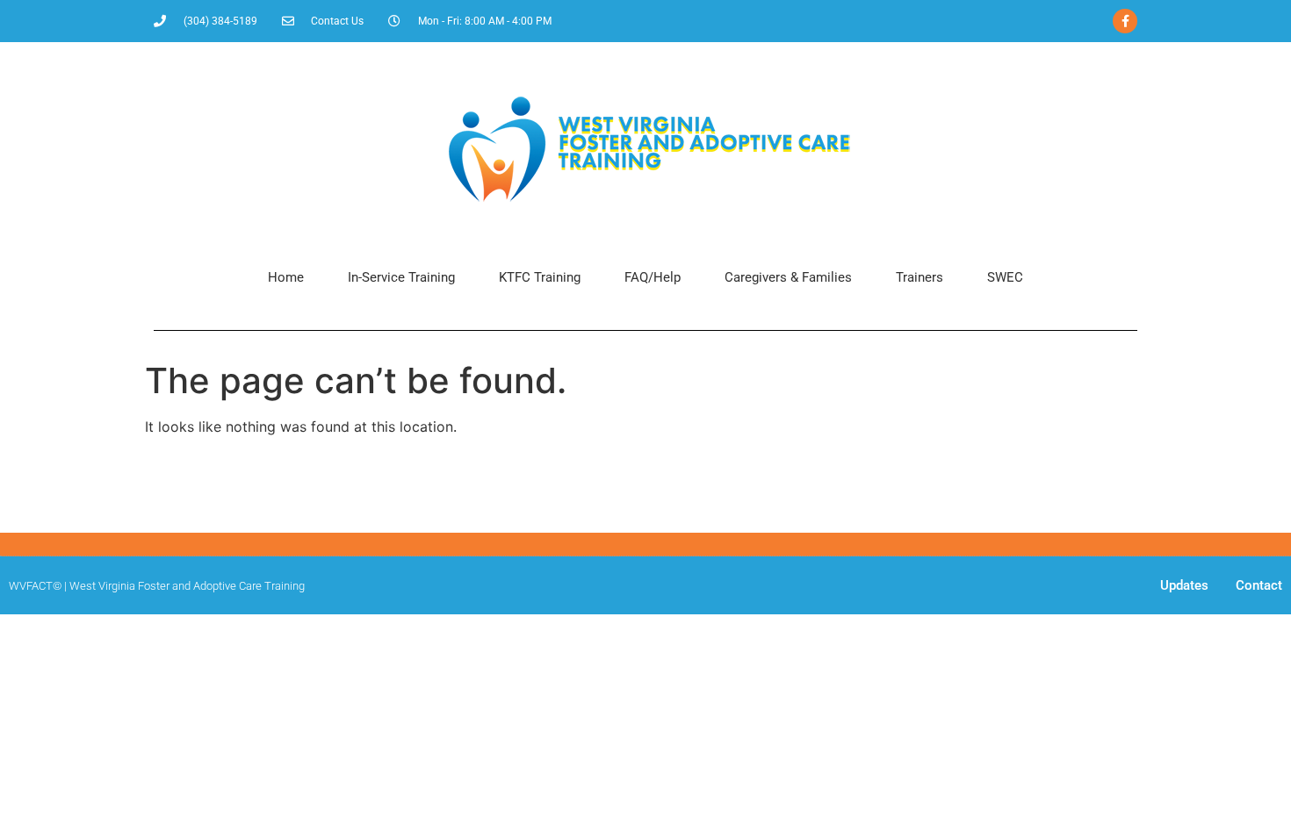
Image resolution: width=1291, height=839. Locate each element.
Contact (1259, 585)
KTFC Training (540, 277)
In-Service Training (401, 277)
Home (286, 277)
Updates (1184, 585)
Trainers (919, 277)
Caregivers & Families (788, 277)
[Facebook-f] (1125, 21)
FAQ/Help (652, 277)
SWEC (1005, 277)
